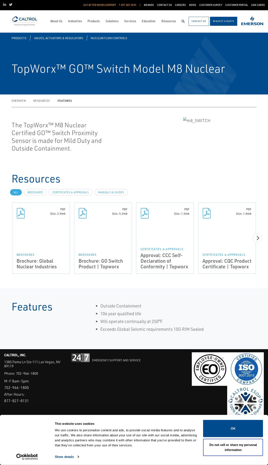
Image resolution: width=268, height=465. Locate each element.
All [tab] (16, 192)
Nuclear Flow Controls (109, 38)
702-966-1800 (27, 373)
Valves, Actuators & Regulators (58, 38)
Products (19, 38)
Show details (64, 457)
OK (233, 428)
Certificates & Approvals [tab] (70, 192)
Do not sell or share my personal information (233, 447)
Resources (41, 100)
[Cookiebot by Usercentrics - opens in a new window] (27, 457)
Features (65, 100)
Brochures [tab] (35, 192)
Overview (19, 100)
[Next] (257, 238)
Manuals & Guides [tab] (111, 192)
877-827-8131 (16, 400)
